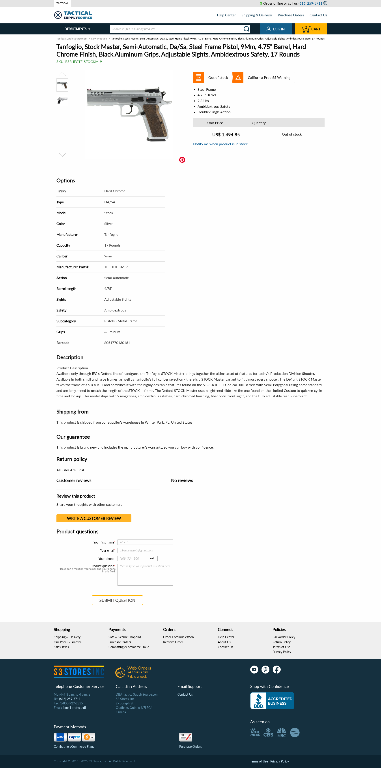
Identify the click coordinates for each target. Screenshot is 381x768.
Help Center (226, 15)
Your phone (106, 558)
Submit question (117, 600)
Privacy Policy (282, 652)
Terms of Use (281, 647)
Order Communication (178, 637)
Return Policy (282, 642)
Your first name (103, 542)
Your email (107, 550)
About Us (224, 642)
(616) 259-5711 (310, 3)
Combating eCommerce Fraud (128, 647)
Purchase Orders (291, 15)
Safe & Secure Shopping (124, 637)
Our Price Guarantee (68, 642)
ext (152, 558)
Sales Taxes (61, 647)
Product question (102, 566)
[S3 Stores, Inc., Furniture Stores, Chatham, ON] (272, 700)
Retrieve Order (173, 642)
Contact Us (318, 15)
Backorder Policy (284, 637)
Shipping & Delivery (256, 15)
